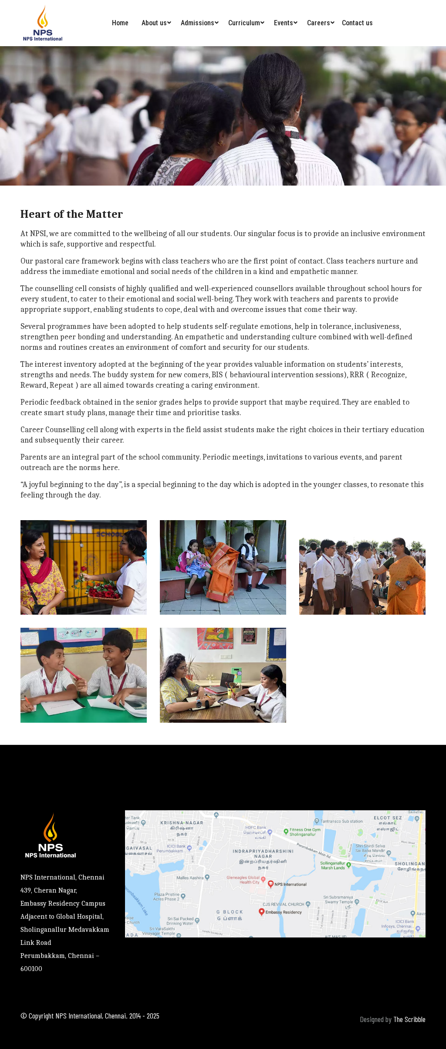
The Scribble (409, 1019)
